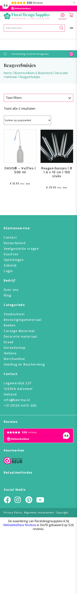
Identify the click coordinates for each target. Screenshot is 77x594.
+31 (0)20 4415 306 (20, 406)
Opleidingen (14, 260)
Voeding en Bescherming (24, 364)
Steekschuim (14, 314)
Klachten (11, 254)
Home (8, 73)
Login (8, 271)
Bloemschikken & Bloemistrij (33, 73)
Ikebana (10, 353)
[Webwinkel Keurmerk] (13, 461)
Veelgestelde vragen (21, 249)
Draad (9, 342)
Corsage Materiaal (19, 331)
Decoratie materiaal (20, 336)
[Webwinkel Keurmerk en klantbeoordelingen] (71, 54)
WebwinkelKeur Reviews (19, 525)
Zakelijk (10, 265)
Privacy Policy (13, 512)
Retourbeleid (14, 243)
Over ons (11, 290)
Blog (7, 295)
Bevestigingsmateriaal (23, 320)
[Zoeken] (61, 28)
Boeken (10, 325)
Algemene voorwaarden (39, 512)
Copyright (62, 512)
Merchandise (14, 359)
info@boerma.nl (17, 400)
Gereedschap (14, 348)
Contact (10, 237)
